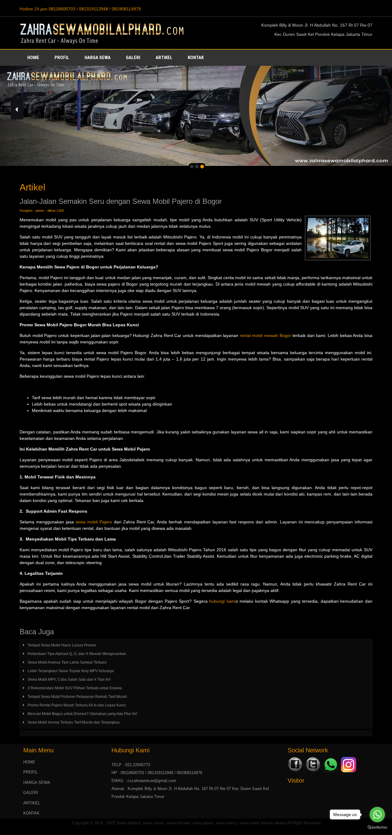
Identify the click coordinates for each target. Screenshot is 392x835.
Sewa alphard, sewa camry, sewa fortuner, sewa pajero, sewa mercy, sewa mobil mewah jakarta (201, 823)
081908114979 (126, 8)
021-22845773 (137, 764)
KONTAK (196, 57)
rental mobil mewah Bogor (264, 335)
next (373, 108)
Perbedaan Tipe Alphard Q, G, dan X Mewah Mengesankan (77, 654)
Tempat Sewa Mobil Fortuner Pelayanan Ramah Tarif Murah (77, 697)
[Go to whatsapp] (377, 814)
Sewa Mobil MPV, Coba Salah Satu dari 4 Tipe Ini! (69, 679)
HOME (33, 57)
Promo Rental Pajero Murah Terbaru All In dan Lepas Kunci (77, 705)
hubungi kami (222, 601)
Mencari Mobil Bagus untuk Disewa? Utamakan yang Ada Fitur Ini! (82, 714)
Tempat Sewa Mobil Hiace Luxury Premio (62, 645)
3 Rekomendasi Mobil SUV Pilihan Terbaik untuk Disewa (75, 688)
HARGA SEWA (98, 57)
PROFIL (62, 57)
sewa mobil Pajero (93, 521)
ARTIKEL (164, 57)
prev (18, 108)
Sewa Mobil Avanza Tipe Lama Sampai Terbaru (67, 662)
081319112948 (93, 8)
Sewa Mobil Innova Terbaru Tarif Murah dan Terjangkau (74, 722)
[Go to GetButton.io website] (377, 827)
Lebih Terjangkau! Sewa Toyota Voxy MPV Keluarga (71, 671)
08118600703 (62, 8)
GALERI (133, 57)
